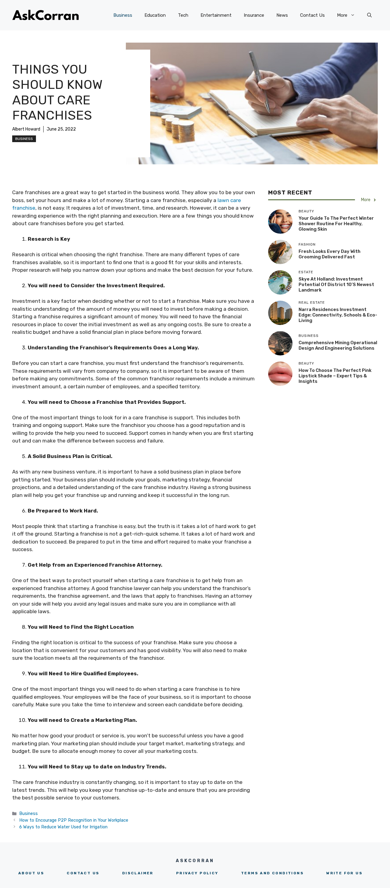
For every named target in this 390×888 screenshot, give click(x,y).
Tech (183, 15)
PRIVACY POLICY (197, 873)
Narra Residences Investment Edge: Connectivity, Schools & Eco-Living (338, 315)
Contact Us (312, 15)
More (342, 15)
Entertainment (216, 15)
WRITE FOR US (344, 873)
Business (122, 15)
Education (155, 15)
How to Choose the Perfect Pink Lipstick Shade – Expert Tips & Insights (335, 376)
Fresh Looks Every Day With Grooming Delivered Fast (329, 254)
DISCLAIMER (138, 873)
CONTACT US (83, 873)
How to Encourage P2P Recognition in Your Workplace (73, 820)
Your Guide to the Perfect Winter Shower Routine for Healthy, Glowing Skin (336, 223)
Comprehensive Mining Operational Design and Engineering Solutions (338, 345)
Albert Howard (26, 129)
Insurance (254, 15)
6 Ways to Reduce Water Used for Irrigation (63, 827)
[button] (369, 15)
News (282, 15)
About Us (31, 873)
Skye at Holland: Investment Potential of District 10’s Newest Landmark (336, 284)
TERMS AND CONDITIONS (272, 873)
